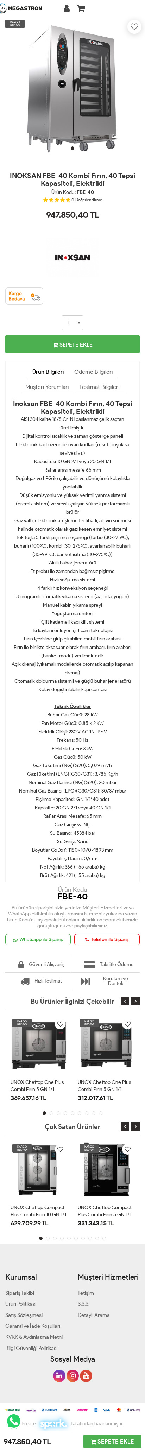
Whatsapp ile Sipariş (41, 939)
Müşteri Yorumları (47, 387)
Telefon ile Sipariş (110, 939)
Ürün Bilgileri (48, 371)
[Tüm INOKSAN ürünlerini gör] (72, 236)
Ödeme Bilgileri (93, 371)
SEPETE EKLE (75, 344)
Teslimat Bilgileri (99, 387)
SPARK (53, 1424)
